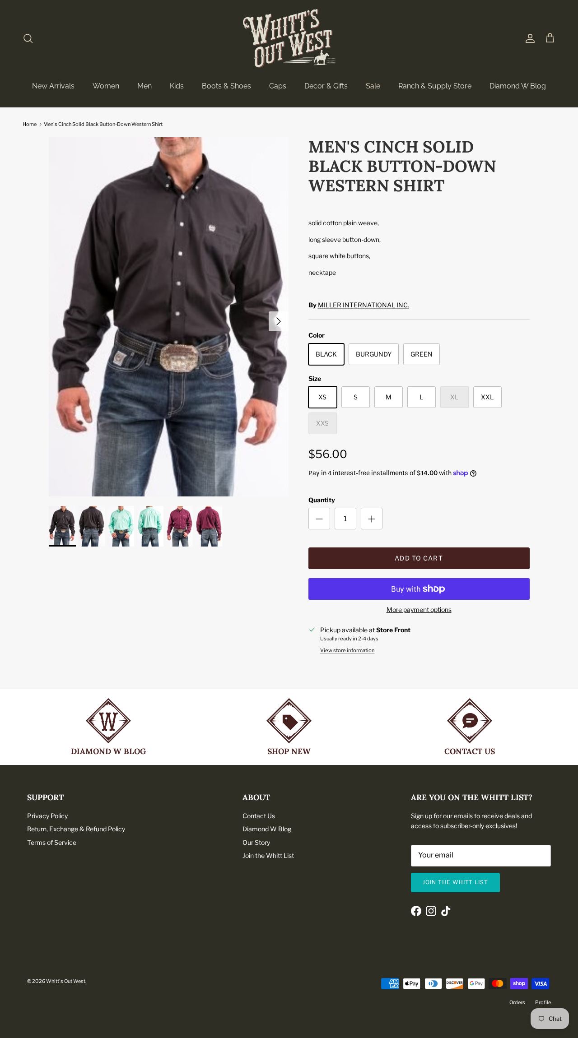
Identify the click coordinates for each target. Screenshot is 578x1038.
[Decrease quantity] (319, 518)
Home (30, 124)
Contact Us (258, 816)
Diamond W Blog (517, 86)
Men (144, 86)
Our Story (256, 842)
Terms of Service (51, 842)
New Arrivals (53, 86)
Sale (373, 86)
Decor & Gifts (326, 86)
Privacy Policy (47, 816)
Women (106, 86)
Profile (543, 1002)
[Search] (28, 38)
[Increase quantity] (371, 518)
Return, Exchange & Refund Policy (76, 829)
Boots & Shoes (226, 86)
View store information (347, 650)
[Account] (528, 38)
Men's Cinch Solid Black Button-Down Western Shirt (103, 124)
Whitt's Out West (65, 981)
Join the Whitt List (268, 855)
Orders (517, 1002)
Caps (277, 86)
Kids (177, 86)
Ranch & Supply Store (434, 86)
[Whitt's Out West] (289, 38)
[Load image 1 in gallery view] (169, 317)
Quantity (321, 500)
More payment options (419, 609)
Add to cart (419, 558)
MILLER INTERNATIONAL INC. (363, 305)
